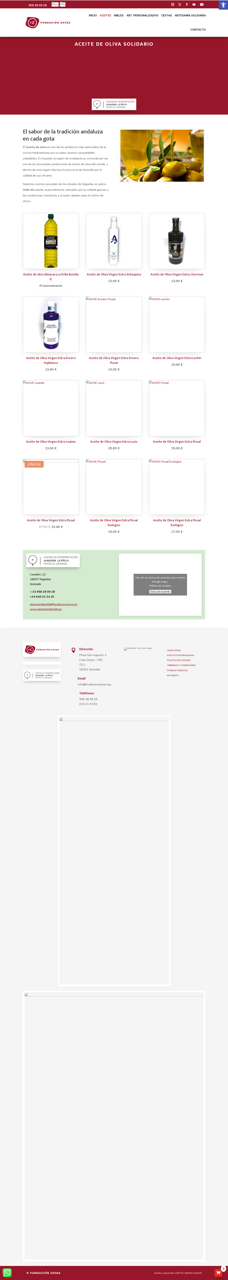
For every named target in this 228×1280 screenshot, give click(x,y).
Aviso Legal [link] (174, 650)
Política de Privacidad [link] (180, 655)
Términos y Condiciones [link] (181, 665)
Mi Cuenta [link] (173, 675)
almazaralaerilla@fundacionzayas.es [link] (53, 604)
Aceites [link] (105, 15)
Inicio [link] (93, 15)
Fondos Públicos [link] (177, 670)
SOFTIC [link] (179, 1273)
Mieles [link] (119, 15)
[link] (223, 5)
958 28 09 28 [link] (37, 5)
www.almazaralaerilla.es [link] (46, 609)
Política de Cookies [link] (160, 585)
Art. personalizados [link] (142, 15)
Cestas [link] (166, 15)
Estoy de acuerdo (160, 591)
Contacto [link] (198, 29)
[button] (172, 4)
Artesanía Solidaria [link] (190, 15)
